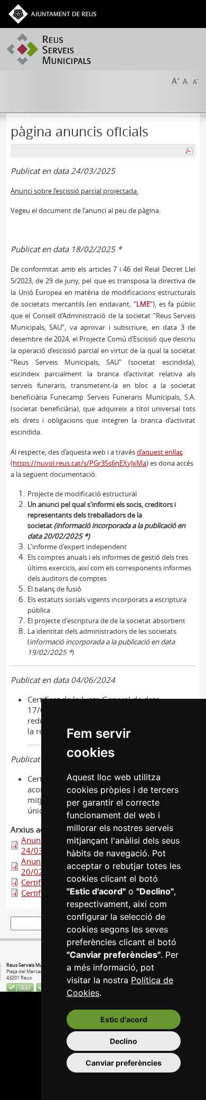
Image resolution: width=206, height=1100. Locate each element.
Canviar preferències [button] (124, 1062)
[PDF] (189, 149)
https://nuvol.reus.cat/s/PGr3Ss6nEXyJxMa (79, 463)
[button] (175, 80)
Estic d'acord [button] (123, 1019)
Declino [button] (123, 1041)
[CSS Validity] (21, 986)
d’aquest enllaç (160, 452)
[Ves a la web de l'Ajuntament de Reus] (52, 13)
